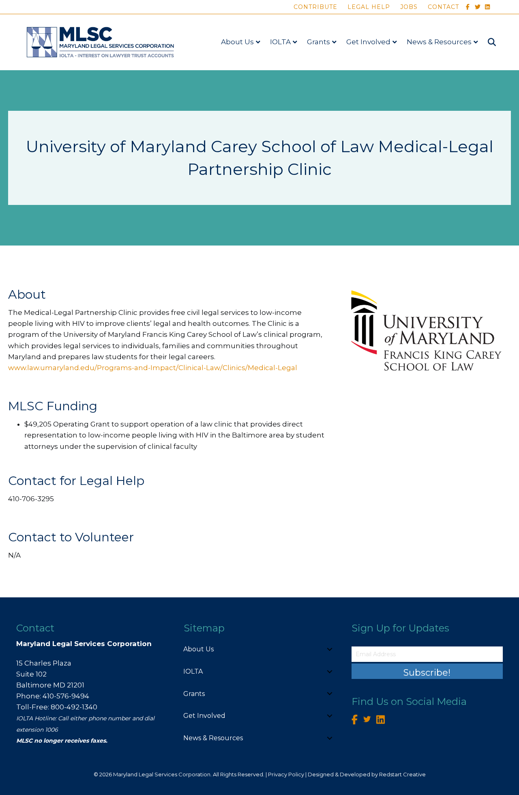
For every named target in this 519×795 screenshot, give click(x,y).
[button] (329, 649)
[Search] (488, 42)
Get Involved (368, 42)
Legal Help (368, 7)
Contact (443, 7)
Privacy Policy (286, 774)
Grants (318, 42)
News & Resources (439, 42)
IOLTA (280, 42)
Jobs (409, 7)
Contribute (315, 7)
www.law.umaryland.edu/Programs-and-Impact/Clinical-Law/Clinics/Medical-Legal (152, 368)
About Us (237, 42)
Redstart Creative (402, 774)
